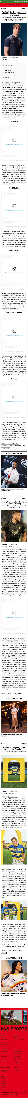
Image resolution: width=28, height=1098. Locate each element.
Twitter (3, 1083)
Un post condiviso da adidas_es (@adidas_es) (14, 226)
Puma (20, 950)
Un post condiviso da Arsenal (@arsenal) (14, 417)
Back (4, 8)
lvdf (2, 1058)
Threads (3, 1088)
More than (4, 1060)
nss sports (11, 59)
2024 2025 (4, 950)
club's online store (7, 946)
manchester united (19, 446)
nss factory (4, 1044)
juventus (4, 446)
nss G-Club (17, 1056)
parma (15, 950)
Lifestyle (4, 1056)
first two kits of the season (16, 165)
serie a (20, 693)
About (3, 1037)
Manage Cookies (19, 1039)
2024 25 (3, 693)
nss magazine (18, 1051)
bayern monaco (13, 443)
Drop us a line (18, 1070)
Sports (4, 57)
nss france (17, 1060)
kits (11, 446)
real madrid (5, 448)
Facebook (4, 1079)
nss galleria (17, 1058)
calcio (9, 693)
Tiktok (3, 1085)
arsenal (4, 443)
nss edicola (17, 1063)
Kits (2, 1053)
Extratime (4, 1051)
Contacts (4, 1039)
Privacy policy (18, 1037)
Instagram (4, 1081)
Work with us (5, 1042)
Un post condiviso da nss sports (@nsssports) (14, 160)
